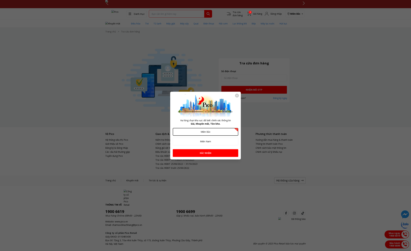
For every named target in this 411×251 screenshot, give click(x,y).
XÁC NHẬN (205, 152)
